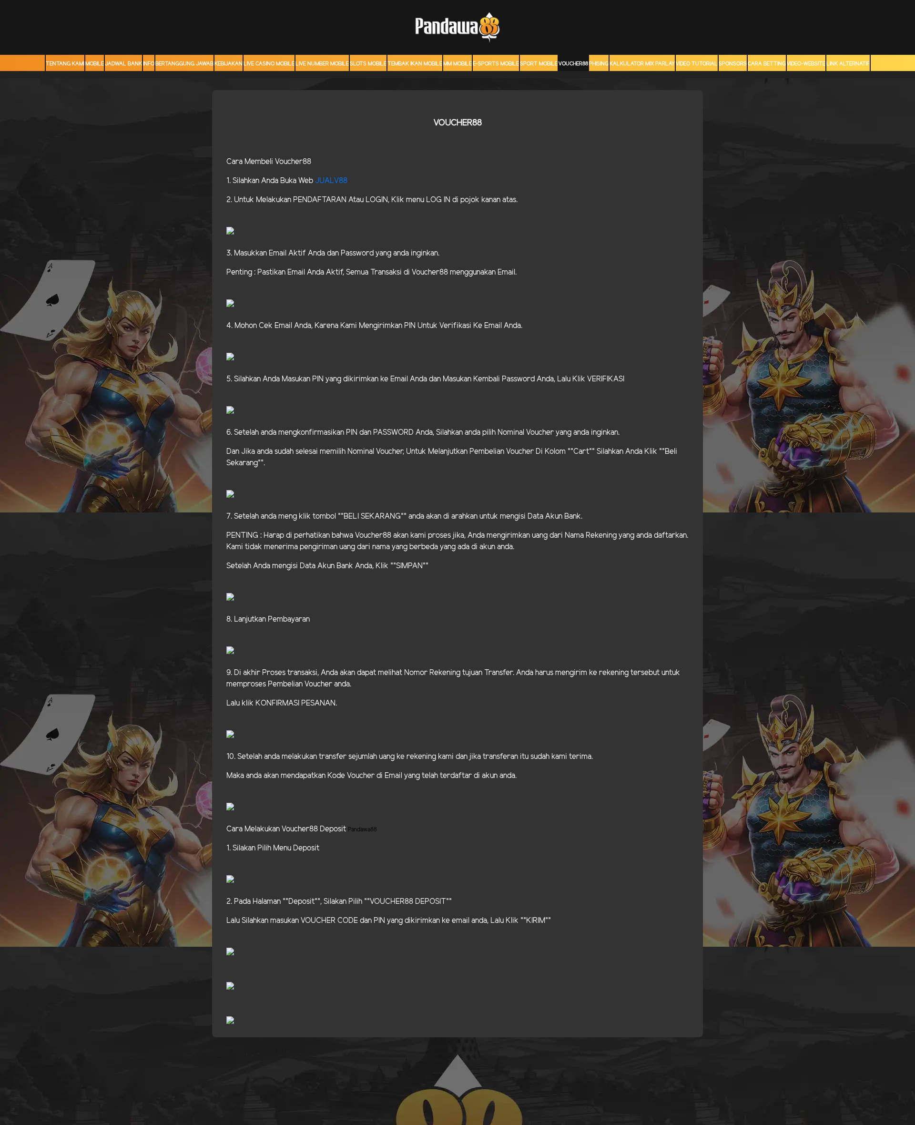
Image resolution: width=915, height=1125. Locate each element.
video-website (806, 64)
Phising (599, 64)
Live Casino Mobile (269, 64)
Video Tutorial (697, 64)
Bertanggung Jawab (184, 64)
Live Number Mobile (322, 64)
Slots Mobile (368, 64)
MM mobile (457, 64)
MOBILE (94, 64)
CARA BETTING (767, 64)
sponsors (733, 64)
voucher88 (573, 64)
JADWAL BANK (123, 64)
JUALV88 (331, 180)
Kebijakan (228, 64)
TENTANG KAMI (65, 64)
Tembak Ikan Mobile (414, 64)
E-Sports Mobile (496, 64)
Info (148, 64)
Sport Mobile (539, 64)
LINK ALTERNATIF (848, 64)
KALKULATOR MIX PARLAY (642, 64)
